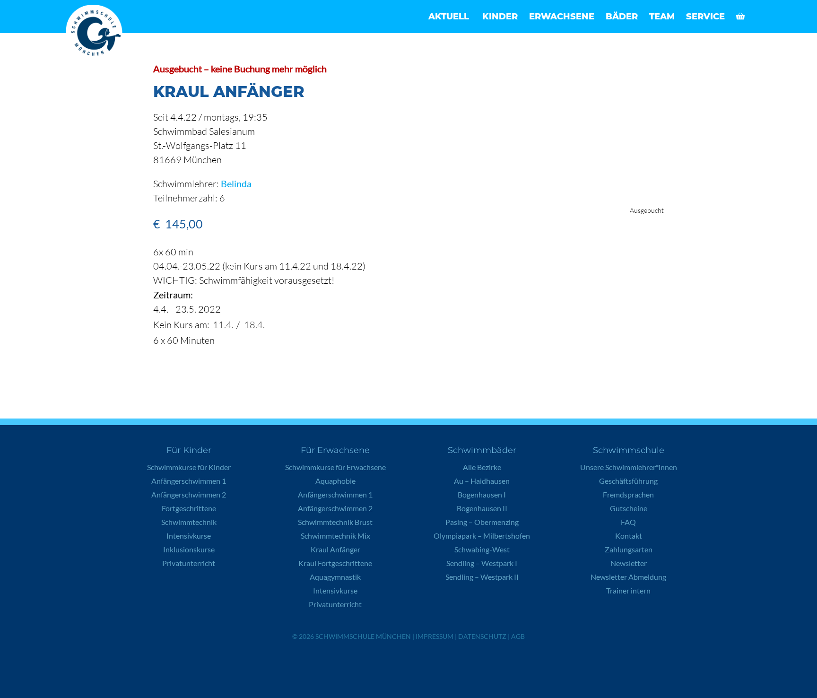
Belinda (236, 183)
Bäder (622, 16)
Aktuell (448, 16)
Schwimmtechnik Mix (335, 535)
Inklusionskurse (189, 549)
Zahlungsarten (628, 549)
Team (662, 16)
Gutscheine (628, 508)
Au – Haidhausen (482, 480)
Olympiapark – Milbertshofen (482, 535)
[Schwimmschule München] (96, 33)
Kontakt (628, 535)
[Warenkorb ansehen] (740, 16)
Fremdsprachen (628, 494)
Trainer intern (628, 590)
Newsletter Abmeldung (628, 576)
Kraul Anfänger (335, 549)
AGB (518, 636)
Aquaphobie (335, 480)
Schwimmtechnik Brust (335, 521)
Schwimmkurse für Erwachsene (335, 466)
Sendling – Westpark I (481, 562)
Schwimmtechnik (189, 521)
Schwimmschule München (363, 636)
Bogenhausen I (482, 494)
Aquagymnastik (335, 576)
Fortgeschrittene (189, 508)
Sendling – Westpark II (482, 576)
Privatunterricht (188, 562)
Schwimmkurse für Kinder (189, 466)
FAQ (628, 521)
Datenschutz (482, 636)
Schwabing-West (482, 549)
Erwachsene (561, 16)
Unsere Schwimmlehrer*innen (628, 466)
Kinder (500, 16)
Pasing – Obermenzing (482, 521)
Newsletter (628, 562)
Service (705, 16)
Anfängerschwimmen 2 (188, 494)
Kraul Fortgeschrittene (335, 562)
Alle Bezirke (482, 466)
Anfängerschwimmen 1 (188, 480)
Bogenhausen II (482, 508)
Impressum (434, 636)
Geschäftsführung (628, 480)
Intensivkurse (188, 535)
